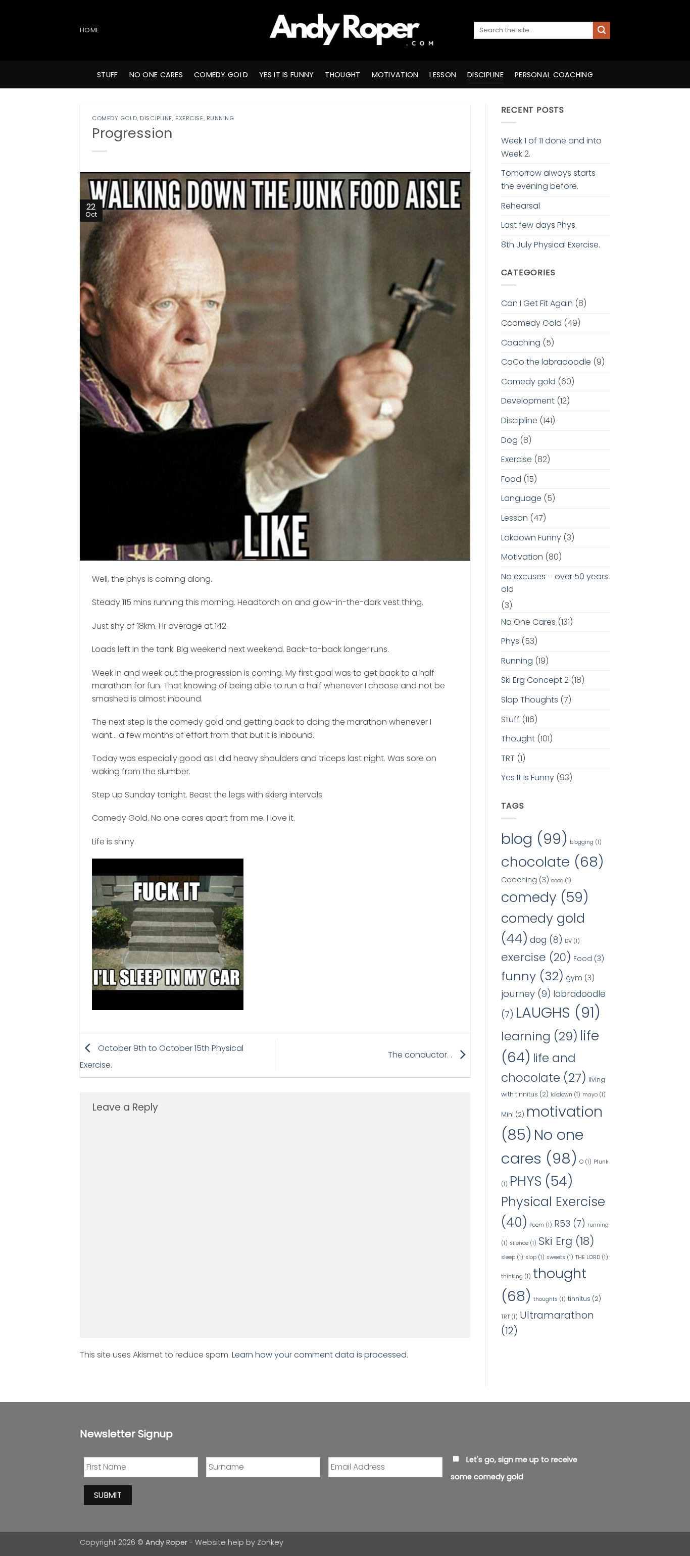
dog (546, 939)
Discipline (485, 75)
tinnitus (584, 1298)
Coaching (520, 342)
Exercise (189, 118)
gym (580, 978)
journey (526, 993)
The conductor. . (421, 1055)
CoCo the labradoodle (546, 362)
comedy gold (221, 75)
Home (89, 30)
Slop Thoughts (529, 700)
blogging (586, 842)
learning (539, 1036)
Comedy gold (114, 118)
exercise (536, 957)
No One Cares (528, 622)
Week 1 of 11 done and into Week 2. (551, 147)
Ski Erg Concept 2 (535, 680)
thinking (516, 1276)
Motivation (522, 557)
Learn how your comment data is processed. (320, 1355)
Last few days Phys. (539, 225)
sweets (560, 1257)
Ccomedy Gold (531, 323)
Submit (108, 1495)
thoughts (549, 1299)
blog (534, 838)
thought (342, 75)
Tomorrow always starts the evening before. (548, 179)
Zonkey (270, 1542)
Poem (540, 1225)
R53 (569, 1224)
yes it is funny (286, 75)
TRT (508, 758)
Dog (509, 440)
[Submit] (601, 30)
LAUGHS (558, 1012)
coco (561, 880)
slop (535, 1257)
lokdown (565, 1094)
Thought (518, 738)
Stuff (107, 75)
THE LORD (591, 1257)
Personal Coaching (554, 75)
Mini (512, 1114)
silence (523, 1243)
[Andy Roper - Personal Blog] (345, 30)
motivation (395, 75)
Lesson (442, 75)
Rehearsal (520, 206)
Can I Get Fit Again (537, 303)
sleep (512, 1257)
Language (521, 498)
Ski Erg (566, 1241)
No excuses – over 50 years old (554, 583)
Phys (510, 641)
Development (528, 401)
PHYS (541, 1181)
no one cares (156, 75)
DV (572, 941)
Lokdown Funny (531, 537)
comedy (544, 897)
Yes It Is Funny (527, 777)
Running (220, 118)
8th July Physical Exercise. (550, 244)
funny (532, 976)
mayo (594, 1094)
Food (511, 479)
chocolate (552, 862)
